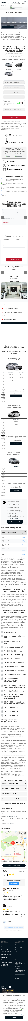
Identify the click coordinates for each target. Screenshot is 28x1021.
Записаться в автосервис (14, 323)
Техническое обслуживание (4, 947)
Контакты (17, 966)
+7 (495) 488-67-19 (19, 974)
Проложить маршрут (14, 865)
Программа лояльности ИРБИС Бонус (20, 963)
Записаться (16, 395)
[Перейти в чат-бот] (18, 156)
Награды (17, 968)
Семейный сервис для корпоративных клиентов (20, 951)
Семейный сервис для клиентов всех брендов (7, 952)
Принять (14, 1017)
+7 (15, 2)
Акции (2, 945)
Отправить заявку (14, 259)
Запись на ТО (4, 949)
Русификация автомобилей (4, 965)
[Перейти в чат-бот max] (8, 156)
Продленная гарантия (6, 962)
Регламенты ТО (5, 957)
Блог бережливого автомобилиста (20, 971)
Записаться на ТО (14, 117)
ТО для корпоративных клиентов (21, 945)
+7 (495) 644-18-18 (12, 518)
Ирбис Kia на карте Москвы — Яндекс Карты (14, 930)
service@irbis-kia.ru (10, 823)
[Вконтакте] (10, 987)
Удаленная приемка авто (6, 955)
